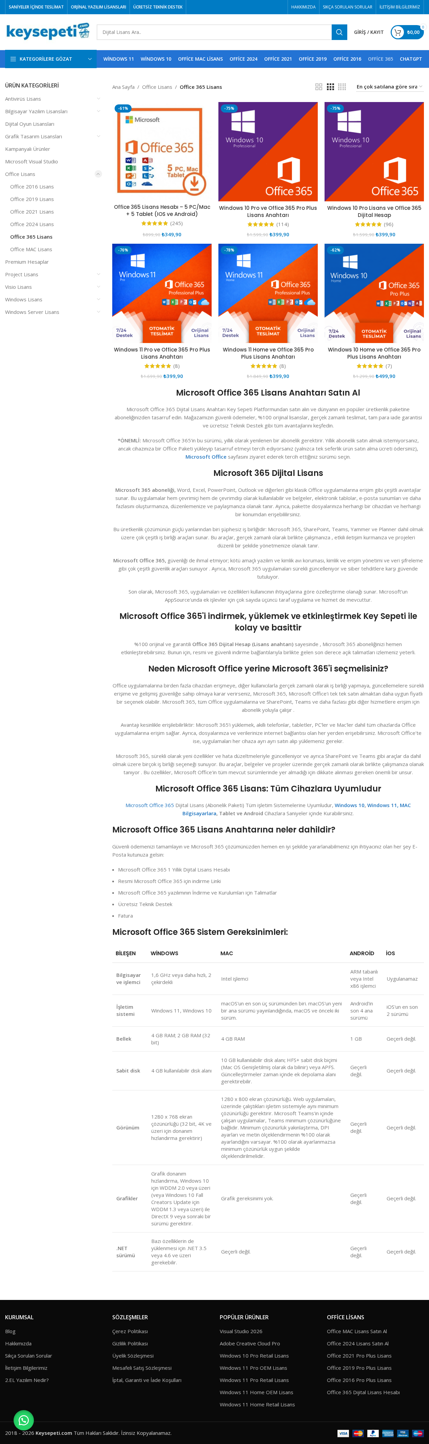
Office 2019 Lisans (32, 199)
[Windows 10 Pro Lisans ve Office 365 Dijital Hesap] (374, 151)
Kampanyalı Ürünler (27, 148)
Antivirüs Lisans (23, 98)
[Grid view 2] (318, 87)
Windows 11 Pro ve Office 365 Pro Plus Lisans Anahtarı (162, 353)
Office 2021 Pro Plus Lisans (359, 1355)
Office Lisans (20, 174)
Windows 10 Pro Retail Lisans (254, 1355)
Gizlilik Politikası (130, 1343)
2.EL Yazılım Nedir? (27, 1380)
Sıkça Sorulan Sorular (28, 1355)
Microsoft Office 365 (149, 805)
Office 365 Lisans (31, 236)
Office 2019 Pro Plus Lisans (359, 1367)
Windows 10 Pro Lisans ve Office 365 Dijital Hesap (374, 211)
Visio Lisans (18, 286)
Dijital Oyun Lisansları (29, 123)
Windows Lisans (23, 299)
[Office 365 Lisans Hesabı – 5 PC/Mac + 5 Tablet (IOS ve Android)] (162, 151)
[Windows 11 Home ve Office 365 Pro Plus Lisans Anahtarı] (268, 293)
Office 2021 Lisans (32, 211)
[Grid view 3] (330, 87)
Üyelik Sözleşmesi (133, 1355)
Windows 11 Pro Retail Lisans (254, 1380)
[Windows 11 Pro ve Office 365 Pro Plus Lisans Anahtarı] (162, 293)
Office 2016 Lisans (32, 186)
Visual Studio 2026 (241, 1331)
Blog (10, 1331)
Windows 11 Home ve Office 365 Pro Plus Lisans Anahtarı (268, 353)
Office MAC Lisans (31, 249)
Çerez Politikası (130, 1331)
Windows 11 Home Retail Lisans (257, 1404)
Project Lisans (21, 274)
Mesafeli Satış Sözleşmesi (142, 1367)
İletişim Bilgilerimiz (26, 1367)
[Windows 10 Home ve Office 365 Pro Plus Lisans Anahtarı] (374, 293)
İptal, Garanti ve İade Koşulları (146, 1380)
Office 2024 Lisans (32, 224)
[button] (24, 1420)
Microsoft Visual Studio (31, 161)
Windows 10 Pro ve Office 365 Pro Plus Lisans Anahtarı (268, 211)
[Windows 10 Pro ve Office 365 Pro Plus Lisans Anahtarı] (268, 151)
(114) (282, 224)
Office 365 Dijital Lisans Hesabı (363, 1392)
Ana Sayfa (123, 86)
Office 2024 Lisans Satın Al (358, 1343)
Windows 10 (350, 805)
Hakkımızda (18, 1343)
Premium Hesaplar (27, 261)
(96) (388, 224)
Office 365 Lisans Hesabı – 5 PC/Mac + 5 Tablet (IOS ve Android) (162, 210)
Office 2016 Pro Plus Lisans (359, 1380)
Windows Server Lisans (32, 311)
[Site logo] (47, 31)
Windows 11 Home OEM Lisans (256, 1392)
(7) (389, 365)
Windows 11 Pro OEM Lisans (253, 1367)
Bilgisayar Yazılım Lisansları (36, 111)
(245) (176, 223)
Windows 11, (382, 805)
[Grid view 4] (342, 87)
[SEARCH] (339, 32)
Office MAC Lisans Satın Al (357, 1331)
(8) (176, 365)
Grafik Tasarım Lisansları (33, 136)
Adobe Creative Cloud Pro (250, 1343)
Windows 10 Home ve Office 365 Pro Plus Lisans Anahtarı (374, 353)
